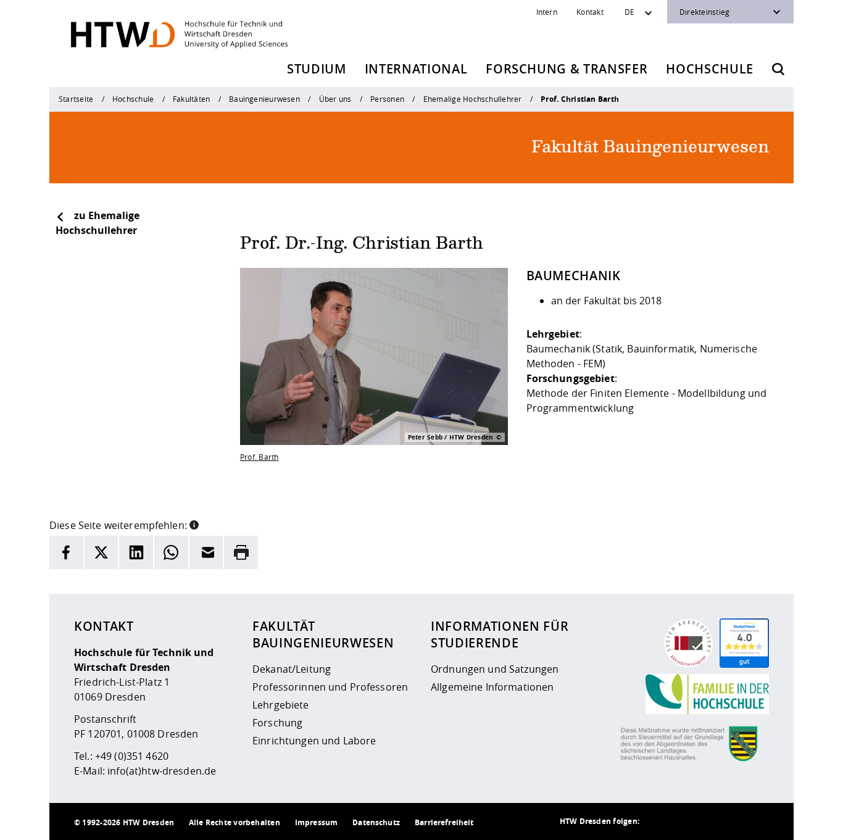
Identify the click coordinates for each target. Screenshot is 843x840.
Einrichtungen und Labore (314, 740)
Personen (387, 99)
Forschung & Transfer (566, 68)
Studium (316, 68)
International (416, 68)
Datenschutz (376, 822)
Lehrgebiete (280, 705)
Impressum (316, 822)
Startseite (76, 99)
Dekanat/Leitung (291, 669)
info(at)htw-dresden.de (161, 771)
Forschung (277, 723)
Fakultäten (191, 99)
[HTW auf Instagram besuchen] (682, 821)
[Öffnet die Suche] (778, 69)
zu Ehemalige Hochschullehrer (97, 223)
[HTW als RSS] (658, 821)
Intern (546, 12)
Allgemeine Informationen (492, 687)
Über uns (335, 99)
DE (629, 12)
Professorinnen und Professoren (330, 687)
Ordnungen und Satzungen (495, 669)
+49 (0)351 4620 (131, 756)
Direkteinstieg (704, 12)
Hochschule (710, 68)
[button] (194, 524)
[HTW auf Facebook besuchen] (732, 821)
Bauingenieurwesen (264, 99)
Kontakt (590, 12)
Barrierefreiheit (444, 822)
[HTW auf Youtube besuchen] (756, 821)
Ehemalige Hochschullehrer (472, 99)
